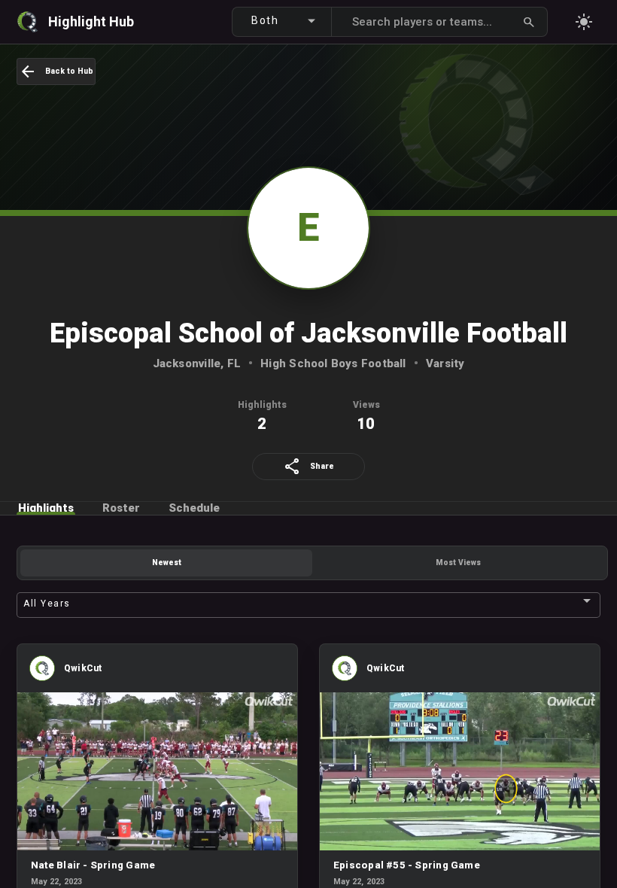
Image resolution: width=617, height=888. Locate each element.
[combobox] (287, 19)
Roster (121, 508)
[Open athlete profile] (42, 678)
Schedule (194, 508)
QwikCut (83, 668)
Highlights (46, 508)
